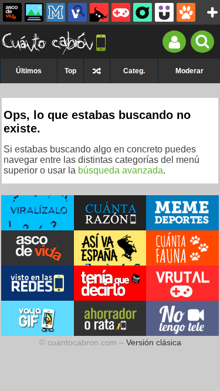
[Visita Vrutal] (182, 283)
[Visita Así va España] (110, 248)
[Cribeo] (142, 12)
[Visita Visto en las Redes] (37, 283)
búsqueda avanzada (120, 170)
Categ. (134, 71)
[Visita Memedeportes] (182, 212)
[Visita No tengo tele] (182, 318)
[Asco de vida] (12, 12)
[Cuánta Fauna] (186, 12)
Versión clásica (153, 342)
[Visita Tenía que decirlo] (110, 283)
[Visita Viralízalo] (37, 212)
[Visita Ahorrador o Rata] (110, 318)
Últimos (29, 71)
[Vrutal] (120, 12)
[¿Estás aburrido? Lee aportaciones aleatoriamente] (97, 71)
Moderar (189, 71)
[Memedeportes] (55, 12)
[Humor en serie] (164, 12)
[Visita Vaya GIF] (37, 318)
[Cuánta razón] (34, 12)
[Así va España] (99, 12)
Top (70, 71)
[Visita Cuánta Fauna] (182, 248)
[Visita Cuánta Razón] (110, 212)
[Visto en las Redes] (77, 12)
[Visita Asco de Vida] (37, 248)
